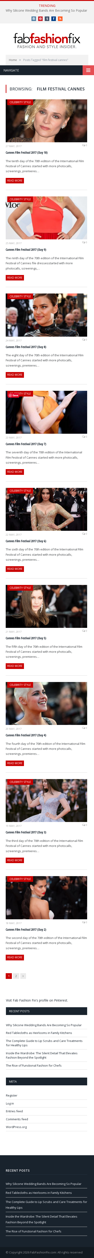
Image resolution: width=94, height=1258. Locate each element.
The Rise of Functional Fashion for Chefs (34, 1065)
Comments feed (17, 1119)
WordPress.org (16, 1127)
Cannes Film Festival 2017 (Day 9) (26, 249)
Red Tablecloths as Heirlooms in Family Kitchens (39, 1033)
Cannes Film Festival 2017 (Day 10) (27, 152)
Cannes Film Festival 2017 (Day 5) (26, 638)
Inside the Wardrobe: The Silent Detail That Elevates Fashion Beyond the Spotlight (42, 1055)
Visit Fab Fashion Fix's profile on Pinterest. (37, 1000)
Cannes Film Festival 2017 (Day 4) (26, 735)
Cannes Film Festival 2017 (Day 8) (26, 347)
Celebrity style (20, 102)
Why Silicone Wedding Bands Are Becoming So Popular (46, 10)
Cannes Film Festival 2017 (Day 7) (26, 444)
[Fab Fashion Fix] (47, 40)
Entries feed (14, 1111)
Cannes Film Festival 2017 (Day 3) (26, 832)
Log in (10, 1103)
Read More (14, 180)
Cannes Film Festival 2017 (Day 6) (26, 541)
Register (11, 1095)
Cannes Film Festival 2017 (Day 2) (26, 929)
